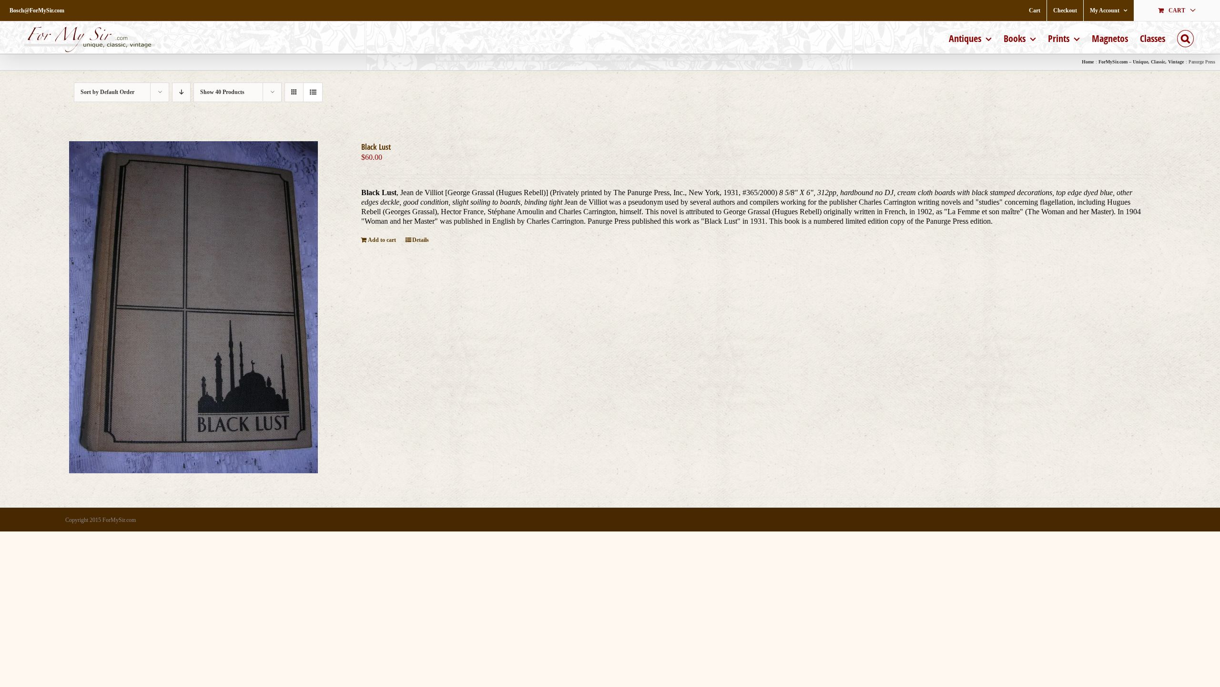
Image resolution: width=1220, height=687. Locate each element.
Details (420, 240)
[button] (1185, 37)
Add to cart (382, 240)
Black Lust (376, 147)
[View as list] (313, 92)
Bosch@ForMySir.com (37, 10)
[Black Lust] (193, 307)
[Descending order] (181, 92)
